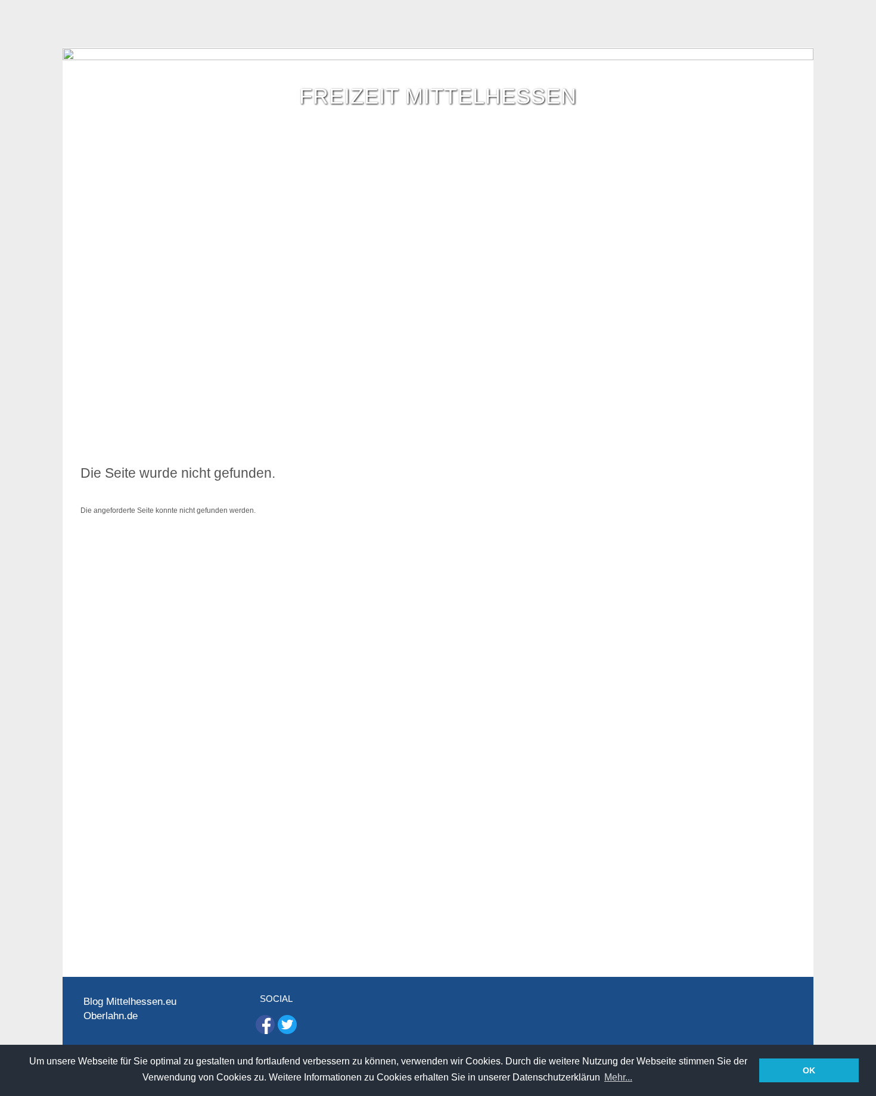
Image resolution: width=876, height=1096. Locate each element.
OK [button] (809, 1070)
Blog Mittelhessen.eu (129, 1001)
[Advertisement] (438, 364)
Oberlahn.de (110, 1016)
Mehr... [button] (618, 1077)
